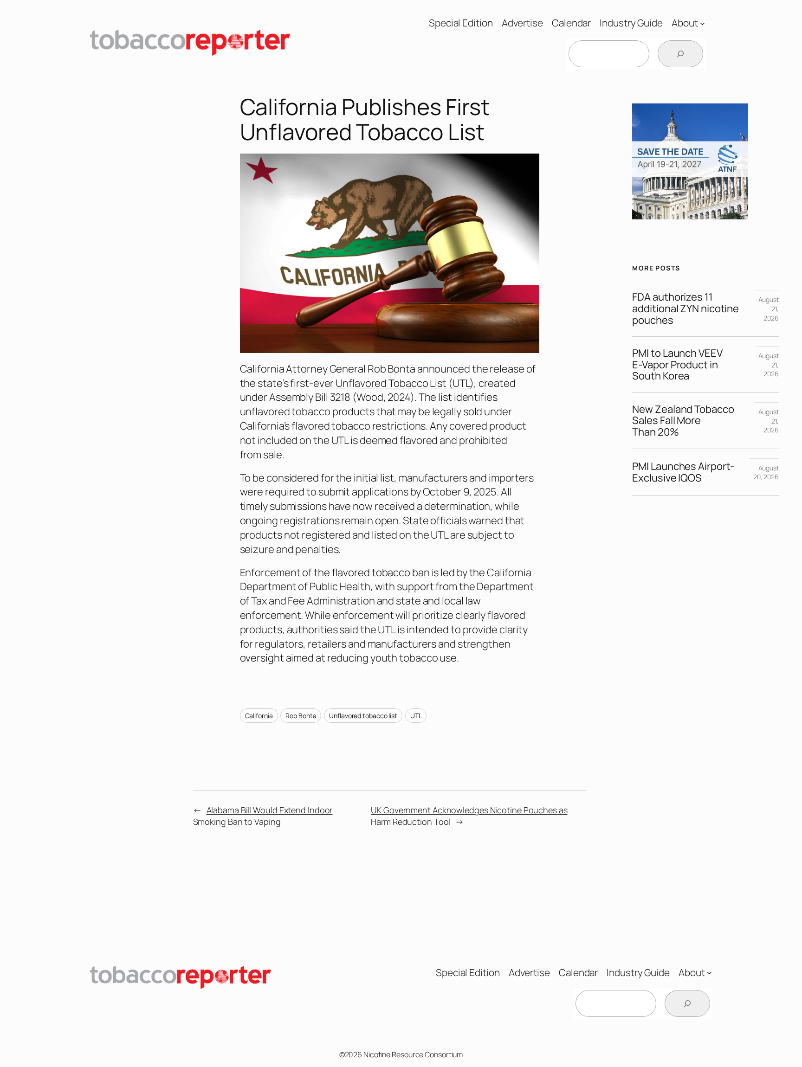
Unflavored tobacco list (363, 715)
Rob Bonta (300, 715)
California (259, 715)
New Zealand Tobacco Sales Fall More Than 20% (683, 421)
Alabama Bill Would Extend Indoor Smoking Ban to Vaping (263, 815)
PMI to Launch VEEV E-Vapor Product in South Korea (677, 364)
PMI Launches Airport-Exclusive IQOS (683, 472)
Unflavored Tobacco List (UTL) (405, 383)
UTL (416, 715)
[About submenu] (702, 23)
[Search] (680, 53)
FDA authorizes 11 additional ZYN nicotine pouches (685, 308)
